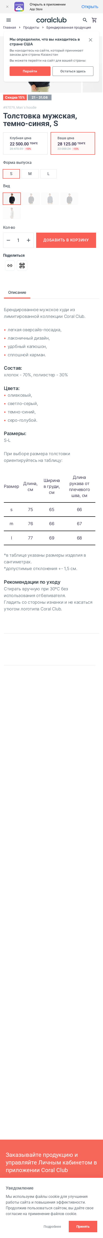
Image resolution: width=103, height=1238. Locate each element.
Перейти (30, 71)
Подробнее (52, 1226)
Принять (83, 1226)
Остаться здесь (73, 71)
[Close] (7, 6)
